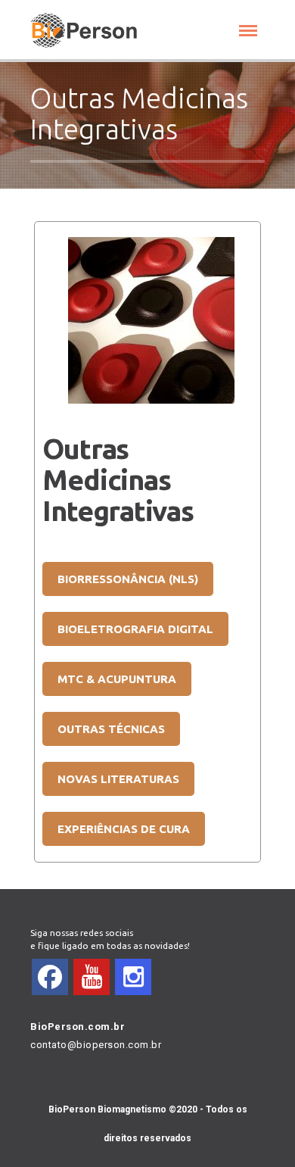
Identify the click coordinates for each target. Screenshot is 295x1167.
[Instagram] (133, 977)
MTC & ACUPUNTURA (116, 678)
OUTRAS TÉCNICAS (111, 728)
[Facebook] (50, 977)
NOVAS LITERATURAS (118, 778)
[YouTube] (91, 977)
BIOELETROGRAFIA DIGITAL (135, 629)
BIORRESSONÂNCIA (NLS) (127, 579)
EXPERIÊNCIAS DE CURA (123, 828)
